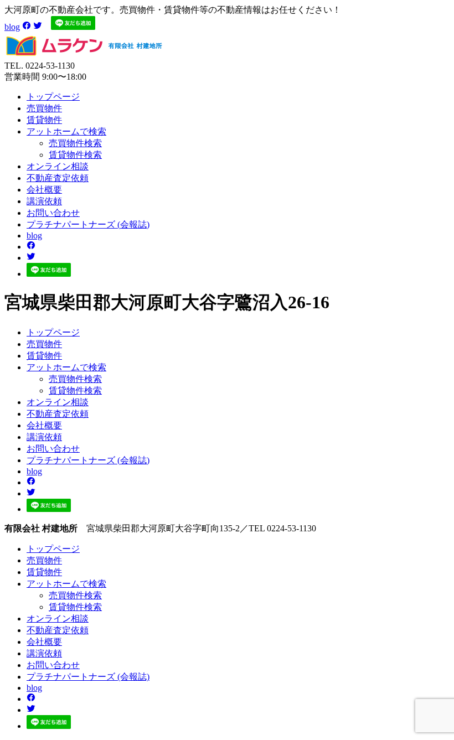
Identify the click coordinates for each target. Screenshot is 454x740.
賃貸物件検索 (75, 154)
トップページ (53, 96)
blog (12, 27)
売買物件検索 (75, 143)
